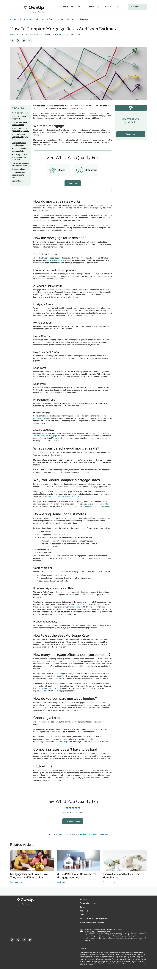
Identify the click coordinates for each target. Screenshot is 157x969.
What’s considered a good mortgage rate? (20, 129)
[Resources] (98, 7)
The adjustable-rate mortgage (45, 436)
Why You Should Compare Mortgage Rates (20, 136)
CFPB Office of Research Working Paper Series (91, 506)
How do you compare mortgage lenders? (20, 164)
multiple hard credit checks (48, 688)
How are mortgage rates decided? (19, 123)
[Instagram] (18, 939)
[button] (32, 867)
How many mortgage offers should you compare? (20, 157)
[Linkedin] (24, 40)
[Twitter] (18, 40)
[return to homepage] (34, 7)
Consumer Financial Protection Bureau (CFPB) (65, 496)
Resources (92, 7)
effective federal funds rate (55, 260)
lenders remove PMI (77, 607)
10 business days (61, 742)
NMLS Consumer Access (103, 931)
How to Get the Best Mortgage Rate (20, 149)
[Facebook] (12, 40)
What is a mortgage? (20, 113)
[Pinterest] (30, 40)
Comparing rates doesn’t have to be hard (19, 175)
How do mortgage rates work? (19, 117)
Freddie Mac (60, 676)
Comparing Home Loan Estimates (19, 144)
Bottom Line (17, 181)
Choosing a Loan (18, 169)
